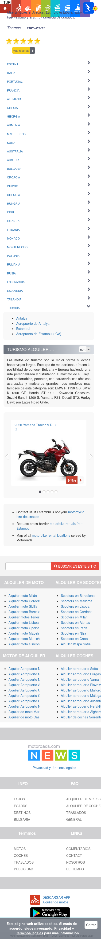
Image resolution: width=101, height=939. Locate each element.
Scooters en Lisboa (75, 606)
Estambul (23, 328)
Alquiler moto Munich (24, 638)
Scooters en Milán (74, 617)
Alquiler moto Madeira (24, 633)
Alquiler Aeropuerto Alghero (29, 684)
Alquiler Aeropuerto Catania (29, 690)
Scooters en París (74, 627)
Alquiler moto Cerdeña (25, 601)
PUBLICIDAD (23, 869)
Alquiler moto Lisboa (23, 622)
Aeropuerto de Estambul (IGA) (38, 333)
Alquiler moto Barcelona (26, 611)
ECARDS (20, 805)
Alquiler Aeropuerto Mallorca (29, 668)
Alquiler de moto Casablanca (29, 717)
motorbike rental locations (51, 535)
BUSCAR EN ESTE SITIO (76, 566)
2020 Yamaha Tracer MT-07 (35, 424)
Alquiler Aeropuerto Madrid (28, 679)
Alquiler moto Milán (22, 595)
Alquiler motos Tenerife (25, 617)
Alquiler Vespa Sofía (76, 644)
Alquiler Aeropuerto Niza (26, 706)
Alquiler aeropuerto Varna (80, 679)
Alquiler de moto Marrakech (29, 711)
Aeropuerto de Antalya (33, 323)
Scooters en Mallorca (76, 601)
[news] (54, 751)
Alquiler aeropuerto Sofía (79, 668)
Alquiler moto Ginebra (24, 644)
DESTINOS (22, 812)
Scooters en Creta (74, 638)
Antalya (21, 318)
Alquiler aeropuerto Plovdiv (81, 684)
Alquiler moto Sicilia (22, 606)
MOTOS (20, 848)
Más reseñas (21, 50)
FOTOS (19, 799)
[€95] (48, 451)
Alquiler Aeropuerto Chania (28, 695)
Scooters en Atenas (75, 622)
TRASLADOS (24, 862)
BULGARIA (22, 819)
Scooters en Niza (73, 633)
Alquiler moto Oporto (23, 627)
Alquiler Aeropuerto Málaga (28, 674)
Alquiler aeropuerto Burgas (81, 674)
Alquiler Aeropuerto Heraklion (30, 701)
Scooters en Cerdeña (77, 611)
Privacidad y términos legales (54, 767)
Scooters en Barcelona (78, 595)
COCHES (21, 855)
